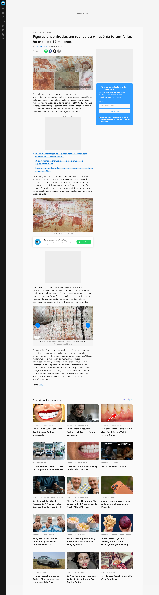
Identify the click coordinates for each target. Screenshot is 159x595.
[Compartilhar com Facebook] (50, 51)
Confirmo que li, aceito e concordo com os (115, 119)
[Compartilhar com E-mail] (54, 51)
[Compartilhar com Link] (59, 51)
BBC (41, 385)
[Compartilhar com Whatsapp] (46, 51)
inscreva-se (114, 111)
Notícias (41, 32)
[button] (63, 323)
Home (34, 32)
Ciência (49, 32)
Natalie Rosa (41, 46)
